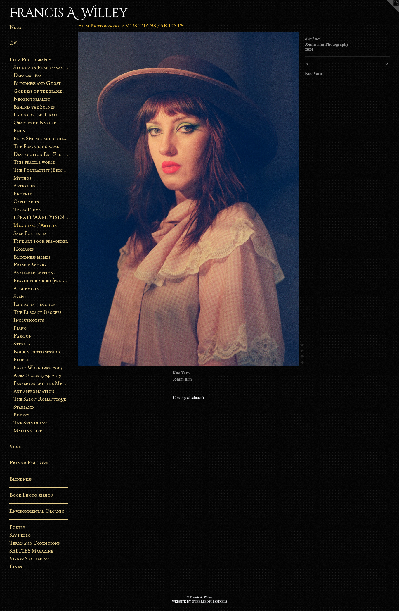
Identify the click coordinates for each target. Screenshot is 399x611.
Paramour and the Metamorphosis (40, 383)
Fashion (22, 336)
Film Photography (30, 59)
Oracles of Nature (34, 123)
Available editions (34, 273)
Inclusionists (28, 320)
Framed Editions (28, 463)
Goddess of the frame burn (40, 91)
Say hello (20, 535)
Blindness (20, 479)
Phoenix (22, 194)
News (15, 27)
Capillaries (26, 202)
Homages (23, 249)
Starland (23, 407)
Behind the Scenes (34, 107)
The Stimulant (30, 423)
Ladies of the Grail (35, 115)
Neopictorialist (31, 99)
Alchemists (26, 288)
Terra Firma (27, 209)
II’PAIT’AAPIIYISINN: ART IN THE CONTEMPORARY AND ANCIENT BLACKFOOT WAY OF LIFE (40, 217)
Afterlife (24, 186)
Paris (19, 131)
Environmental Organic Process (38, 511)
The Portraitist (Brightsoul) (40, 170)
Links (15, 567)
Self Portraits (29, 233)
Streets (21, 344)
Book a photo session (36, 352)
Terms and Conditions (34, 543)
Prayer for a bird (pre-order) (40, 281)
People (21, 360)
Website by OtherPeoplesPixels (199, 601)
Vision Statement (29, 559)
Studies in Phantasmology (40, 67)
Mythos (22, 178)
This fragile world (34, 162)
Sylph (19, 296)
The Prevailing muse (36, 146)
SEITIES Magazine (31, 551)
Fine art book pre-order (40, 241)
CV (13, 43)
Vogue (16, 447)
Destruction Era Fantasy (40, 154)
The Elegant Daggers (37, 312)
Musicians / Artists (35, 225)
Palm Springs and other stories (40, 138)
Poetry (21, 415)
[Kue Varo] (188, 199)
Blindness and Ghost (37, 83)
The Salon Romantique (39, 399)
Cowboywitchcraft (188, 397)
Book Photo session (31, 495)
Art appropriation (33, 391)
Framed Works (29, 265)
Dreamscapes (27, 75)
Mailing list (27, 431)
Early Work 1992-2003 (38, 367)
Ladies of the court (35, 304)
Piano (20, 328)
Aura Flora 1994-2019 (37, 375)
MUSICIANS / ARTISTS (154, 26)
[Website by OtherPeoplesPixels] (387, 11)
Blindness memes (31, 257)
